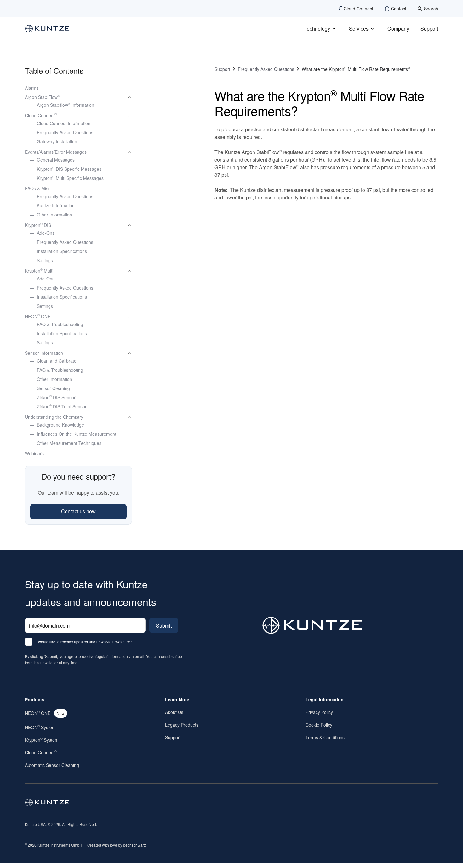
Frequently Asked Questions (65, 132)
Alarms (32, 88)
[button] (78, 97)
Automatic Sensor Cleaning (52, 765)
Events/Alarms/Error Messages (56, 152)
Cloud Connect (41, 115)
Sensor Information (44, 353)
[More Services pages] (372, 28)
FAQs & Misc (37, 188)
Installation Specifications (62, 251)
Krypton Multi (39, 271)
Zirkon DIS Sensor (56, 397)
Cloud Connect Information (63, 123)
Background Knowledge (60, 425)
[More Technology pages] (334, 28)
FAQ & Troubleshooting (60, 324)
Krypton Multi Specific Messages (70, 178)
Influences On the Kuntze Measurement (76, 434)
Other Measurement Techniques (69, 443)
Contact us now (78, 511)
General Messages (56, 160)
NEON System (40, 727)
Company (398, 28)
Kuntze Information (56, 205)
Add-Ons (45, 233)
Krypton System (42, 740)
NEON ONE (37, 316)
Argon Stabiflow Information (65, 105)
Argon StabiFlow (42, 97)
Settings (45, 260)
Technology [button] (317, 28)
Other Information (54, 214)
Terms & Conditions (325, 737)
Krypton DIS (38, 225)
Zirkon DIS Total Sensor (62, 406)
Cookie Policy (319, 725)
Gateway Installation (57, 141)
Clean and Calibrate (57, 361)
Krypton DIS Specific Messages (69, 169)
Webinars (34, 453)
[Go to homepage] (47, 802)
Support (429, 28)
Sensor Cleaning (53, 388)
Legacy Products (181, 725)
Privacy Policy (319, 712)
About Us (174, 712)
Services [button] (359, 28)
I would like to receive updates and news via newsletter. (84, 642)
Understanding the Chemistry (54, 417)
